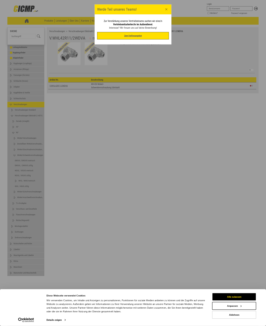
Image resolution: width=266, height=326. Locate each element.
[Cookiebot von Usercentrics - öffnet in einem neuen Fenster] (26, 320)
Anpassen (232, 305)
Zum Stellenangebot (133, 35)
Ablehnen (234, 315)
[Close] (166, 9)
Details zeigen (54, 320)
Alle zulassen (234, 297)
